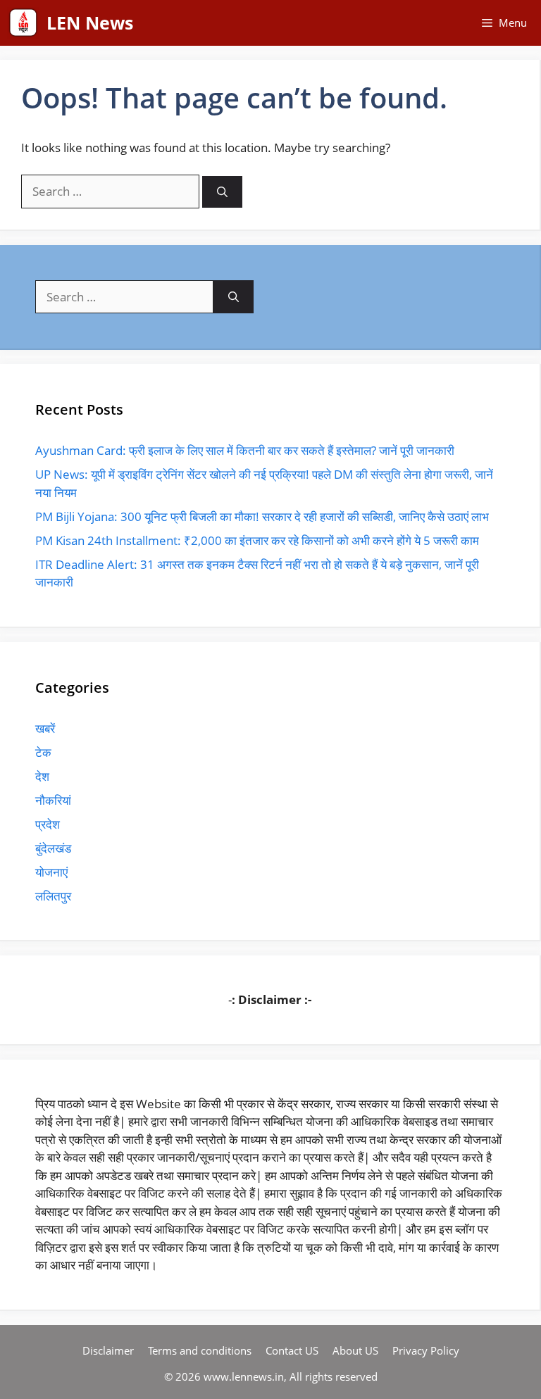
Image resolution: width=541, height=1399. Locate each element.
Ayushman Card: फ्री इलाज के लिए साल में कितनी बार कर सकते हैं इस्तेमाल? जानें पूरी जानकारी (244, 450)
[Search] (222, 192)
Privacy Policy (425, 1350)
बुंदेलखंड (53, 848)
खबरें (45, 728)
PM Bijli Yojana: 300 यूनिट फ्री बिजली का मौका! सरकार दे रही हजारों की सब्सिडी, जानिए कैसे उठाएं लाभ (262, 516)
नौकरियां (53, 800)
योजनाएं (51, 872)
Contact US (292, 1350)
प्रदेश (47, 824)
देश (42, 776)
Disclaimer (108, 1350)
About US (355, 1350)
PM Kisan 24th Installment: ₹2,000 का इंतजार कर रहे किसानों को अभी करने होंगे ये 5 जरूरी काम (257, 540)
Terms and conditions (199, 1350)
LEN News (89, 22)
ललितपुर (53, 896)
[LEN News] (23, 23)
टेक (43, 752)
